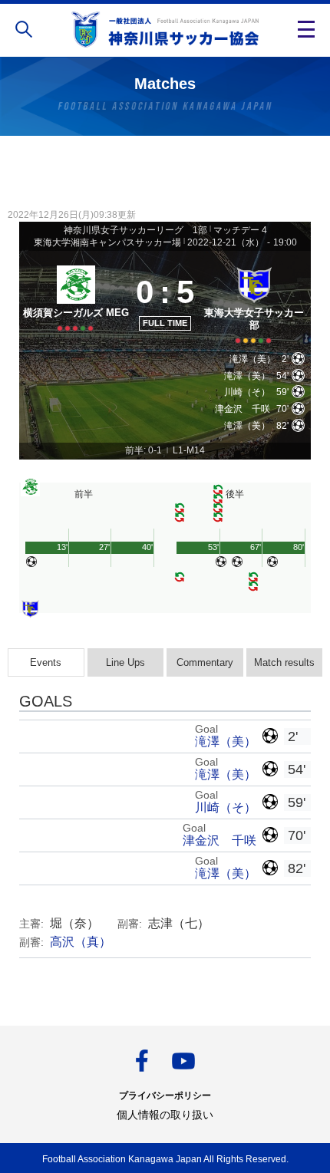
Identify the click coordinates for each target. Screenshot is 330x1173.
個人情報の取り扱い (165, 1115)
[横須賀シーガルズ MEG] (76, 302)
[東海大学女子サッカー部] (254, 302)
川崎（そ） (225, 807)
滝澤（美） (225, 741)
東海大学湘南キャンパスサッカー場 (107, 242)
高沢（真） (80, 941)
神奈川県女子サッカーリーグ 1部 (135, 230)
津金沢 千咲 (219, 840)
